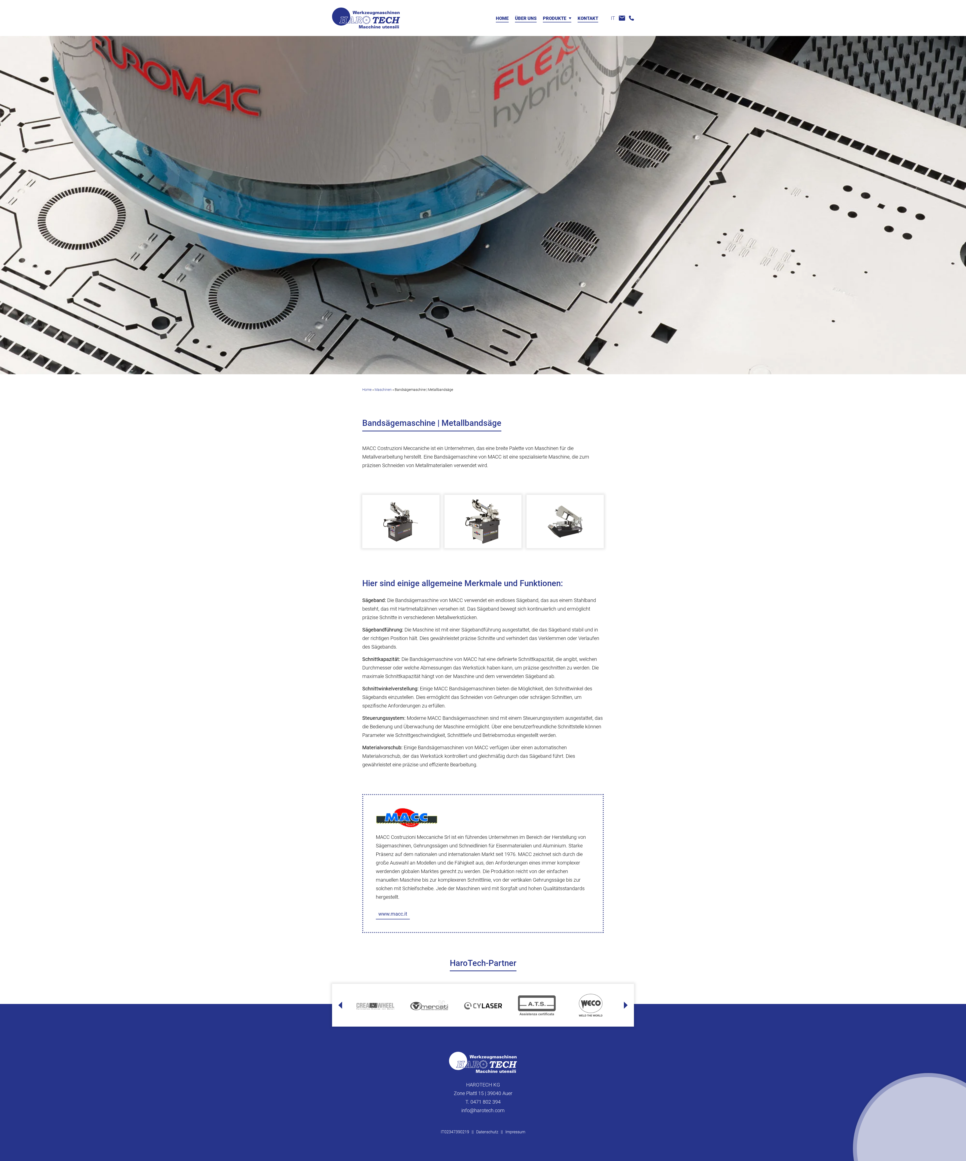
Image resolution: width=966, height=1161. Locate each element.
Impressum (515, 1132)
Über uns (526, 18)
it (613, 18)
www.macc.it (392, 914)
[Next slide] (626, 1005)
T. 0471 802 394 (483, 1102)
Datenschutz (487, 1132)
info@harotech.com (483, 1110)
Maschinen (383, 390)
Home (502, 18)
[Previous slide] (340, 1005)
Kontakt (588, 18)
